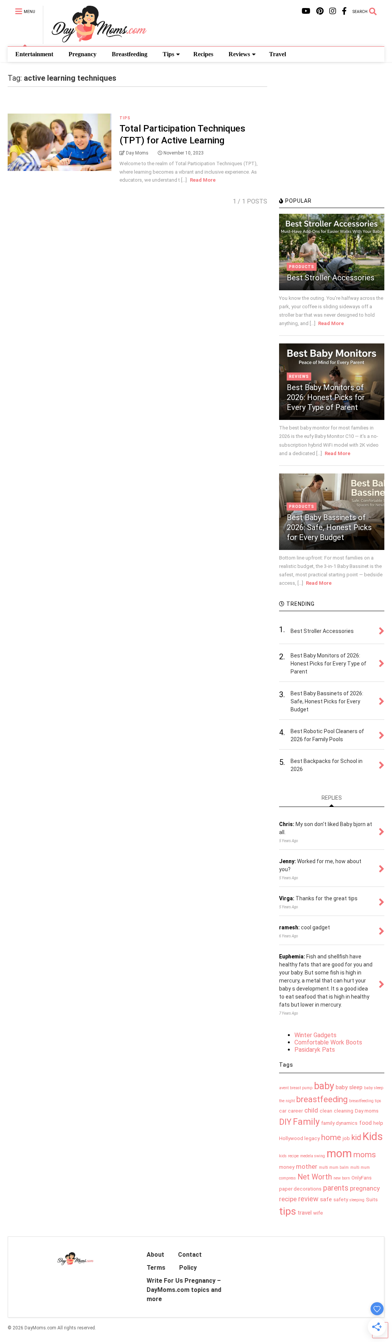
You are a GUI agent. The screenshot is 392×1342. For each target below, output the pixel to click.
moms (364, 1154)
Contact (190, 1254)
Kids (373, 1136)
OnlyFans (361, 1178)
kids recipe (289, 1155)
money (286, 1167)
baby (324, 1085)
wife (318, 1213)
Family (306, 1122)
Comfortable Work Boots (328, 1042)
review (308, 1199)
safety (340, 1199)
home (331, 1137)
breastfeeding (322, 1099)
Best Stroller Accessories (330, 277)
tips (287, 1211)
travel (304, 1212)
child (311, 1110)
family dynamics (339, 1123)
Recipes (203, 54)
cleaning (343, 1111)
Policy (188, 1267)
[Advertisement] (335, 139)
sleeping (357, 1199)
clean (326, 1111)
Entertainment (34, 54)
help (378, 1123)
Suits (372, 1199)
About (155, 1254)
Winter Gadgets (315, 1035)
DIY (285, 1122)
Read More (203, 180)
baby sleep (349, 1087)
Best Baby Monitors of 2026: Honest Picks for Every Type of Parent (326, 397)
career (295, 1111)
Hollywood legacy (299, 1138)
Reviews (239, 54)
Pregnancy (82, 54)
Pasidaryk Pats (314, 1049)
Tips (168, 54)
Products (301, 267)
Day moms (367, 1111)
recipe (288, 1199)
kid (356, 1137)
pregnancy (365, 1188)
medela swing (312, 1155)
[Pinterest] (319, 11)
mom (339, 1153)
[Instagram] (332, 11)
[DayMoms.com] (95, 40)
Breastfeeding (129, 54)
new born (341, 1178)
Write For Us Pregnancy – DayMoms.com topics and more (184, 1290)
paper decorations (300, 1189)
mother (306, 1166)
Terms (156, 1267)
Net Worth (314, 1177)
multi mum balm (334, 1167)
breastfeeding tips (365, 1100)
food (365, 1122)
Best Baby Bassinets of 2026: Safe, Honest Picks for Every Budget (329, 527)
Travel (277, 54)
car (282, 1111)
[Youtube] (306, 11)
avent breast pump (295, 1087)
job (346, 1138)
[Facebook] (344, 11)
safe (326, 1199)
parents (335, 1188)
